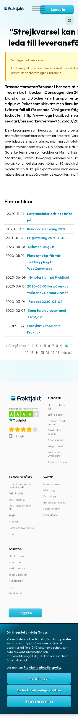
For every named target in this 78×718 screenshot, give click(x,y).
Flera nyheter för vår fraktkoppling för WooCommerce (44, 262)
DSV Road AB (17, 499)
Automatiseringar (59, 462)
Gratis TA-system (54, 432)
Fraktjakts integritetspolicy (42, 667)
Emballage (49, 496)
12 (26, 352)
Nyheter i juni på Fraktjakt (49, 277)
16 (47, 352)
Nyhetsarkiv (16, 580)
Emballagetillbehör (55, 502)
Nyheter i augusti (41, 247)
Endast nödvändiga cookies (39, 690)
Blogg (12, 587)
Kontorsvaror (51, 508)
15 (42, 352)
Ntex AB (14, 521)
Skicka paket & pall (56, 406)
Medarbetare (17, 568)
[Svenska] (69, 20)
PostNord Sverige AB (22, 527)
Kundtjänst (15, 593)
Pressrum (15, 562)
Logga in (58, 9)
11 (71, 345)
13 (32, 352)
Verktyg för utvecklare (55, 454)
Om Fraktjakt (17, 556)
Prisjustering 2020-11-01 (46, 238)
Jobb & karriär (18, 574)
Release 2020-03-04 (45, 301)
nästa (66, 352)
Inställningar (39, 678)
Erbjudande (50, 514)
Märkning (49, 490)
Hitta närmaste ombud (57, 422)
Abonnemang (56, 440)
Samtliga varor (52, 484)
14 (37, 352)
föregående (17, 345)
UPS (11, 533)
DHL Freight (16, 493)
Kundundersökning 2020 (47, 229)
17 (52, 352)
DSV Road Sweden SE (20, 507)
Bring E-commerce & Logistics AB (21, 485)
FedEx (12, 515)
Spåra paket (55, 414)
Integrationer (56, 446)
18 (57, 352)
